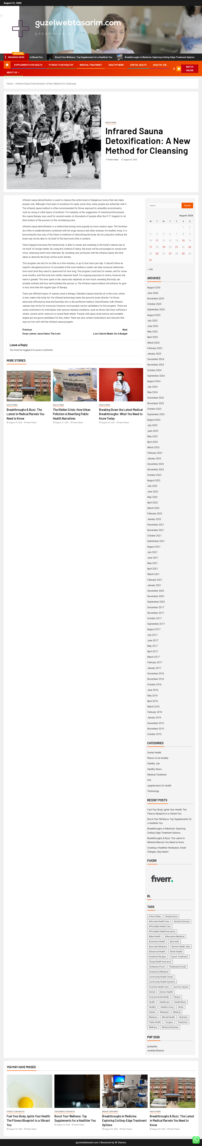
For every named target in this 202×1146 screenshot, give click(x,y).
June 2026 (152, 293)
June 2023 (152, 431)
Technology (153, 791)
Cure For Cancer (180, 987)
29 (183, 253)
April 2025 (152, 337)
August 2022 (153, 480)
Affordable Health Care (160, 926)
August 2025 (153, 315)
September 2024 (156, 375)
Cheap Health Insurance (160, 962)
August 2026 (153, 287)
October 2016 (154, 684)
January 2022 (154, 519)
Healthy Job (160, 65)
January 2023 (154, 458)
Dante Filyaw (113, 160)
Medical (176, 1012)
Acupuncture (171, 916)
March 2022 (153, 508)
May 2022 (152, 497)
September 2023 (156, 414)
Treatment (183, 1022)
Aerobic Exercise (181, 921)
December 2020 (155, 590)
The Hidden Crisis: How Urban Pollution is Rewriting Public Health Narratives (72, 414)
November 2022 (155, 469)
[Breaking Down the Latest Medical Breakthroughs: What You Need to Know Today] (121, 384)
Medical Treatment (91, 65)
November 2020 (155, 596)
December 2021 (155, 524)
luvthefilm (152, 1046)
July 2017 (152, 635)
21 (176, 247)
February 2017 (154, 662)
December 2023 (155, 397)
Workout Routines (170, 1027)
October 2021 (154, 535)
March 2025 (153, 342)
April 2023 (152, 442)
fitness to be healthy (61, 65)
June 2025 (152, 326)
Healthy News (116, 65)
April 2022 (152, 502)
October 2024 (154, 370)
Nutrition (184, 1017)
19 (163, 247)
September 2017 (156, 623)
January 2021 (154, 585)
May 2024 (152, 392)
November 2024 (155, 364)
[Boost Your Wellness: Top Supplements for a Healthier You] (77, 1091)
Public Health (155, 1022)
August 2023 (153, 419)
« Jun (150, 269)
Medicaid (164, 1012)
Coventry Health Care (159, 987)
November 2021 (155, 530)
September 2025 (156, 309)
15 (183, 240)
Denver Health (166, 992)
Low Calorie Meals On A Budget (110, 331)
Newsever (105, 1142)
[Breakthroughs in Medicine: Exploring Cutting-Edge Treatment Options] (125, 1091)
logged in (28, 350)
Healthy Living (167, 1007)
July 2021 (152, 552)
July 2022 (152, 486)
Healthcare (165, 1002)
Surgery (169, 1022)
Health (152, 1002)
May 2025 (152, 331)
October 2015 (154, 734)
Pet (149, 780)
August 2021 (153, 546)
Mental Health (168, 1017)
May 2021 (152, 563)
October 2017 (154, 618)
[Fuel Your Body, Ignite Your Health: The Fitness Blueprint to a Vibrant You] (29, 1091)
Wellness (153, 1027)
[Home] (7, 65)
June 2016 (152, 690)
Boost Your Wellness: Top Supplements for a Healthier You (55, 57)
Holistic (152, 1012)
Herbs (181, 1007)
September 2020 (156, 601)
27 (170, 253)
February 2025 (154, 348)
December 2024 (155, 359)
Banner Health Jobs (181, 946)
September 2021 (156, 541)
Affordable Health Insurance (162, 931)
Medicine (153, 1017)
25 (157, 253)
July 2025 (152, 320)
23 (189, 247)
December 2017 (155, 607)
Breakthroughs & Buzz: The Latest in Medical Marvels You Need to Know (25, 414)
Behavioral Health (157, 951)
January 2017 (154, 668)
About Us (12, 72)
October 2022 (154, 475)
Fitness (177, 997)
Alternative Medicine (174, 936)
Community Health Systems (162, 982)
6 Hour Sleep (155, 916)
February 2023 (154, 452)
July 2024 (152, 386)
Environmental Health (159, 997)
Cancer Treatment (179, 956)
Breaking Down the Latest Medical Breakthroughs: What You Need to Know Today (121, 414)
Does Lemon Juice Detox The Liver (41, 331)
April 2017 (152, 651)
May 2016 (152, 695)
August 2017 (153, 629)
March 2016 (153, 706)
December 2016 (155, 673)
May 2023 (152, 436)
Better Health (176, 951)
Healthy (152, 1007)
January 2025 (154, 353)
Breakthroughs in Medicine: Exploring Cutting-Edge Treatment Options (131, 57)
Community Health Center (161, 977)
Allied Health (155, 936)
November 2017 (155, 612)
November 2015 (155, 728)
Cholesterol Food (157, 967)
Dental (152, 992)
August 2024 (153, 381)
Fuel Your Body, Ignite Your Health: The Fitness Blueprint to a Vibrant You (29, 1120)
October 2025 (154, 304)
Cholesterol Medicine (158, 972)
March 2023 (153, 447)
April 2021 (152, 568)
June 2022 (152, 491)
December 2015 (155, 723)
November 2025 (155, 298)
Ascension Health (157, 941)
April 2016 (152, 701)
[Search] (174, 69)
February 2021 (154, 579)
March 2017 (153, 657)
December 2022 (155, 464)
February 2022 (154, 513)
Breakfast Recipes (157, 956)
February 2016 (154, 712)
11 (157, 240)
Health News (180, 1002)
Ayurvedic (174, 941)
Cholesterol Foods (177, 967)
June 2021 (152, 557)
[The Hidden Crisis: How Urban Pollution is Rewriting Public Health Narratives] (75, 384)
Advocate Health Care (159, 921)
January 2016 (154, 717)
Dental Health (138, 65)
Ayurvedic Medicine (158, 946)
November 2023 (155, 403)
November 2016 (155, 679)
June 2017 (152, 640)
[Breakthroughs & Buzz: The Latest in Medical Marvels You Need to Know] (29, 384)
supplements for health (28, 65)
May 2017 (152, 646)
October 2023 (154, 408)
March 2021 (153, 574)
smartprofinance (155, 1050)
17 (150, 247)
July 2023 (152, 425)
